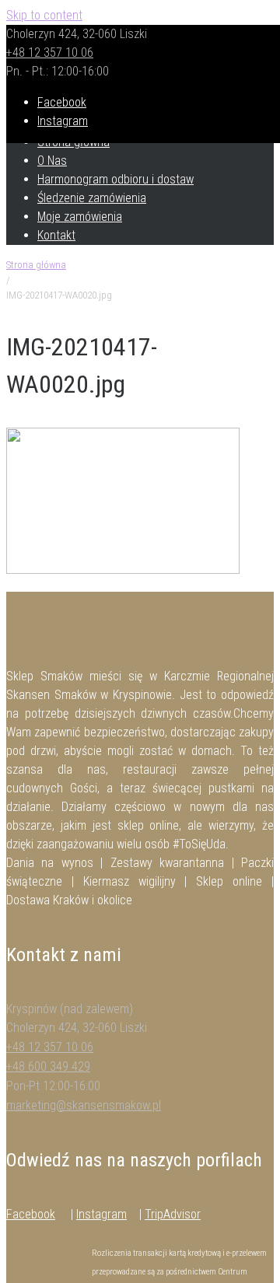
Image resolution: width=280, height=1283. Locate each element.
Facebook (30, 1214)
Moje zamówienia (79, 216)
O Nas (52, 160)
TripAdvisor (173, 1214)
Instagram (101, 1214)
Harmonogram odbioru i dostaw (115, 179)
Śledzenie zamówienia (91, 198)
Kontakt (56, 235)
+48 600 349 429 (48, 1066)
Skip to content (44, 15)
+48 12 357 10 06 (49, 52)
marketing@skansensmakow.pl (83, 1105)
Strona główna (36, 265)
